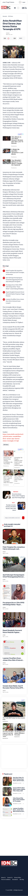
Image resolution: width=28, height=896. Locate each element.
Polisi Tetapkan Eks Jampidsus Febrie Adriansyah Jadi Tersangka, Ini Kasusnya (15, 272)
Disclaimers (15, 879)
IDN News (10, 16)
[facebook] (9, 884)
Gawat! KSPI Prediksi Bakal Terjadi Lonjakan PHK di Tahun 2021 (19, 789)
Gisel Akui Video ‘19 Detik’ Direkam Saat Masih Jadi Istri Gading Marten (19, 779)
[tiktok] (16, 884)
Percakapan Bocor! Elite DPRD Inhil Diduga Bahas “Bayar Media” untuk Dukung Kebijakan (14, 286)
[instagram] (13, 884)
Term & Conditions (6, 879)
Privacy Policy (17, 877)
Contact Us (10, 877)
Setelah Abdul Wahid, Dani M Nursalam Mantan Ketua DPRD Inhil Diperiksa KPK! (13, 687)
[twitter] (11, 884)
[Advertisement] (14, 756)
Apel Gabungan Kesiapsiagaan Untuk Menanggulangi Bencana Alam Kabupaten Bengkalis (14, 279)
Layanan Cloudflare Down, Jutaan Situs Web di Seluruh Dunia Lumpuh (15, 301)
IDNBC (10, 890)
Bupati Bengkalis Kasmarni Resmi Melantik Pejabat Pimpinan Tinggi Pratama (15, 294)
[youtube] (18, 884)
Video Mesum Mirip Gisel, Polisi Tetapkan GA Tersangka (19, 799)
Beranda (5, 16)
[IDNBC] (6, 8)
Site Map (22, 879)
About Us (3, 877)
